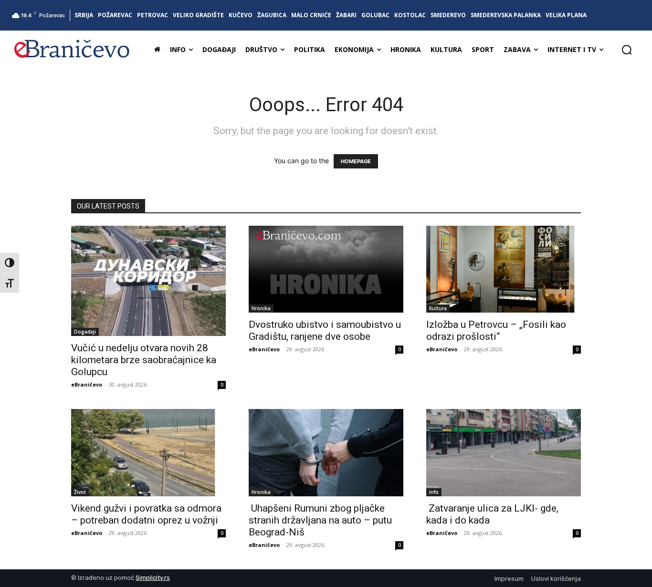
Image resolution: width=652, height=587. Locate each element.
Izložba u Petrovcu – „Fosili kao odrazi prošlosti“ (496, 330)
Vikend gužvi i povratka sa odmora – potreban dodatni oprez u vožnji (146, 514)
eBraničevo (86, 384)
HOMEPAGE (356, 161)
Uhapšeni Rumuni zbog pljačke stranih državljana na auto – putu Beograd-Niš (320, 520)
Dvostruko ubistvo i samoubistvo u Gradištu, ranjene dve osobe (325, 330)
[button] (627, 49)
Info (434, 492)
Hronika (261, 308)
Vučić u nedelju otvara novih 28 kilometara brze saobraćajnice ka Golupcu (143, 359)
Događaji (85, 331)
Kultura (438, 308)
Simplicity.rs (153, 577)
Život (80, 492)
